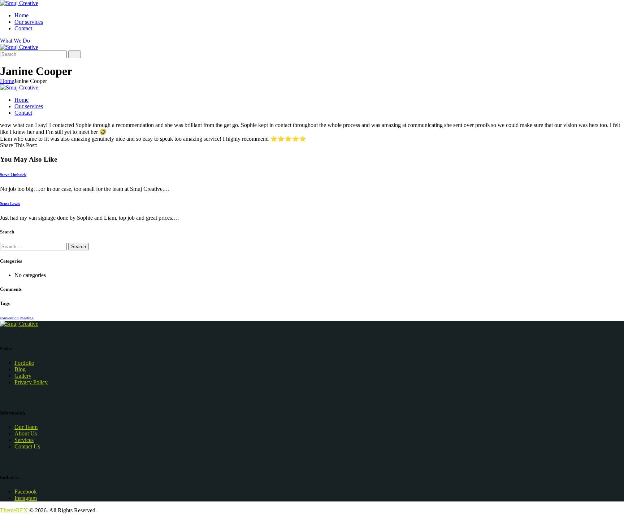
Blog (20, 369)
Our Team (26, 427)
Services (24, 440)
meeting (27, 318)
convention (9, 318)
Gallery (22, 376)
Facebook (25, 491)
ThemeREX (14, 510)
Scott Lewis (10, 203)
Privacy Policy (31, 382)
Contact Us (27, 446)
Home (7, 81)
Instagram (25, 498)
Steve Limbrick (13, 174)
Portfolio (24, 363)
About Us (25, 433)
